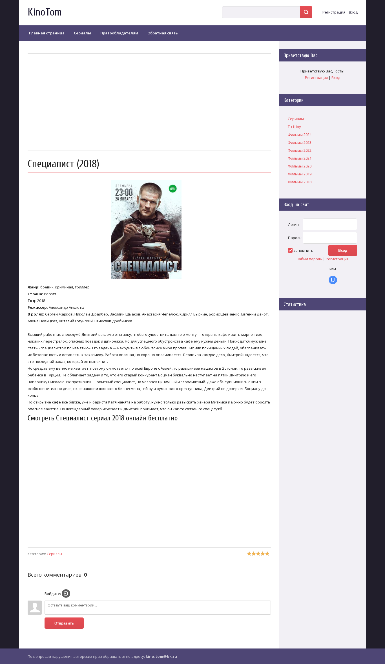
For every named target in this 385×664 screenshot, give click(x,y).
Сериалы (54, 554)
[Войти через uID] (333, 280)
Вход (353, 12)
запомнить (303, 250)
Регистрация (333, 12)
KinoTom (45, 12)
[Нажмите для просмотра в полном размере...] (149, 278)
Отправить (64, 623)
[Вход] (66, 593)
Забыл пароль (309, 258)
